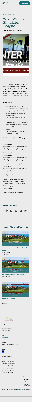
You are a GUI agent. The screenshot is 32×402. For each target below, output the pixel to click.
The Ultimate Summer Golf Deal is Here (13, 274)
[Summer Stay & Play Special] (15, 290)
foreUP (18, 392)
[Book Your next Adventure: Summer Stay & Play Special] (15, 239)
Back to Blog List (9, 14)
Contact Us (20, 389)
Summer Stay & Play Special (9, 298)
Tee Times (24, 3)
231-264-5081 (5, 337)
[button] (7, 211)
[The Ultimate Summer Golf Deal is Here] (15, 265)
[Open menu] (16, 3)
